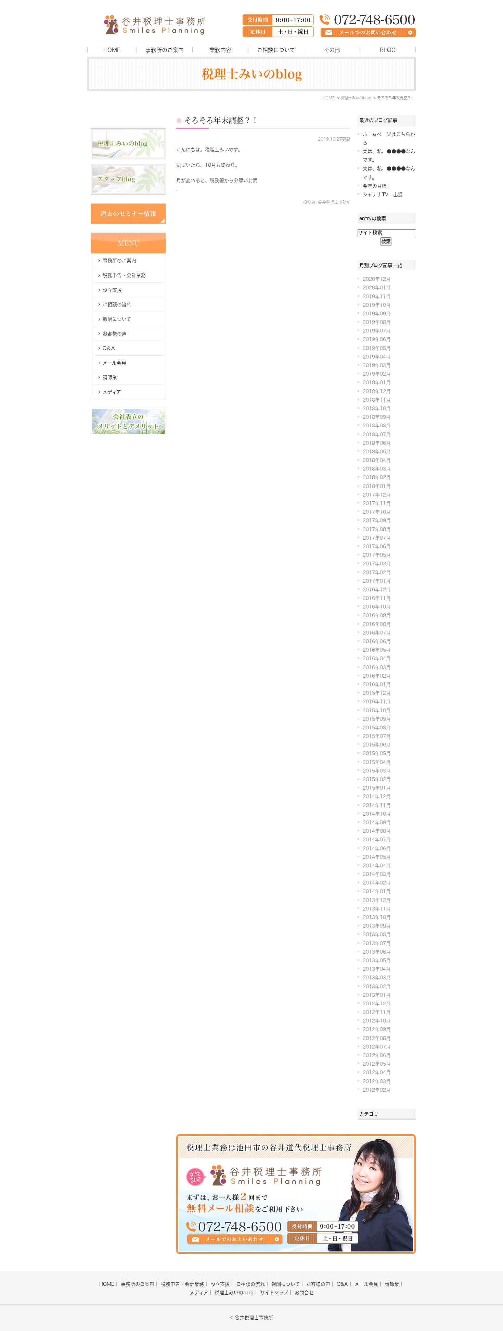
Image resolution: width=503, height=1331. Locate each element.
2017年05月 (377, 555)
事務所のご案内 (164, 50)
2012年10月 (377, 1020)
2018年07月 (377, 434)
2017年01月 (377, 581)
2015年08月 (377, 727)
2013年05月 (377, 960)
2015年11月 (377, 701)
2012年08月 (377, 1038)
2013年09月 (377, 926)
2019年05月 (377, 348)
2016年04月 (377, 658)
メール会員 (114, 363)
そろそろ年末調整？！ (221, 120)
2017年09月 (377, 520)
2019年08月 (377, 322)
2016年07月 (377, 632)
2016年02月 (377, 676)
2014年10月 (377, 814)
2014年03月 (377, 874)
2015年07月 (377, 736)
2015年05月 (377, 753)
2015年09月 (377, 719)
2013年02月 (377, 986)
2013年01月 (377, 995)
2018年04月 (377, 460)
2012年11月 (377, 1012)
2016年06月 (377, 641)
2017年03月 (377, 563)
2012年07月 (377, 1046)
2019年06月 (377, 339)
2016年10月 (377, 606)
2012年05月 (377, 1064)
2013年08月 (377, 934)
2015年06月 (377, 744)
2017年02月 (377, 572)
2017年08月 (377, 529)
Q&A (342, 1284)
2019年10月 (377, 305)
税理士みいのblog (234, 1292)
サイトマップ (274, 1292)
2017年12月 (377, 494)
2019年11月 (377, 296)
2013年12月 (377, 900)
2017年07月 (377, 538)
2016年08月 (377, 624)
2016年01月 (377, 684)
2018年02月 (377, 477)
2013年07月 (377, 943)
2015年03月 (377, 770)
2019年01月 (377, 382)
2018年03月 (377, 468)
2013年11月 (377, 908)
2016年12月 (377, 589)
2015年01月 (377, 788)
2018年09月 (377, 417)
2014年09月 (377, 822)
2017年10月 (377, 512)
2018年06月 (377, 443)
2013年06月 (377, 952)
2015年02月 (377, 779)
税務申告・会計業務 (124, 275)
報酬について (117, 319)
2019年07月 (377, 330)
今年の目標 (375, 186)
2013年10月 (377, 917)
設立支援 (112, 290)
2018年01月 (377, 486)
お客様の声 (115, 333)
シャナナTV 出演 (383, 194)
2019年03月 (377, 365)
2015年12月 (377, 693)
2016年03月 (377, 667)
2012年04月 (377, 1072)
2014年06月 (377, 848)
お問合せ (304, 1292)
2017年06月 (377, 546)
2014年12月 (377, 796)
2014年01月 (377, 891)
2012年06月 (377, 1055)
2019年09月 (377, 313)
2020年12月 (377, 279)
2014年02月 (377, 882)
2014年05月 (377, 857)
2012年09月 (377, 1029)
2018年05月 (377, 451)
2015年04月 (377, 762)
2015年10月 (377, 710)
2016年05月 (377, 650)
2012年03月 (377, 1081)
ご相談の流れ (117, 304)
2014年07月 (377, 839)
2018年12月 (377, 391)
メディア (112, 392)
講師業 (110, 377)
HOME (111, 50)
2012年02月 (377, 1090)
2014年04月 (377, 865)
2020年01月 (377, 287)
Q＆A (109, 348)
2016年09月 (377, 615)
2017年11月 (377, 503)
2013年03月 (377, 977)
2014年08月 (377, 831)
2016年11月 (377, 598)
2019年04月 (377, 356)
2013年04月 (377, 969)
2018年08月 (377, 425)
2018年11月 (377, 400)
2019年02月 (377, 374)
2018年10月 (377, 408)
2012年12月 (377, 1003)
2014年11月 (377, 805)
